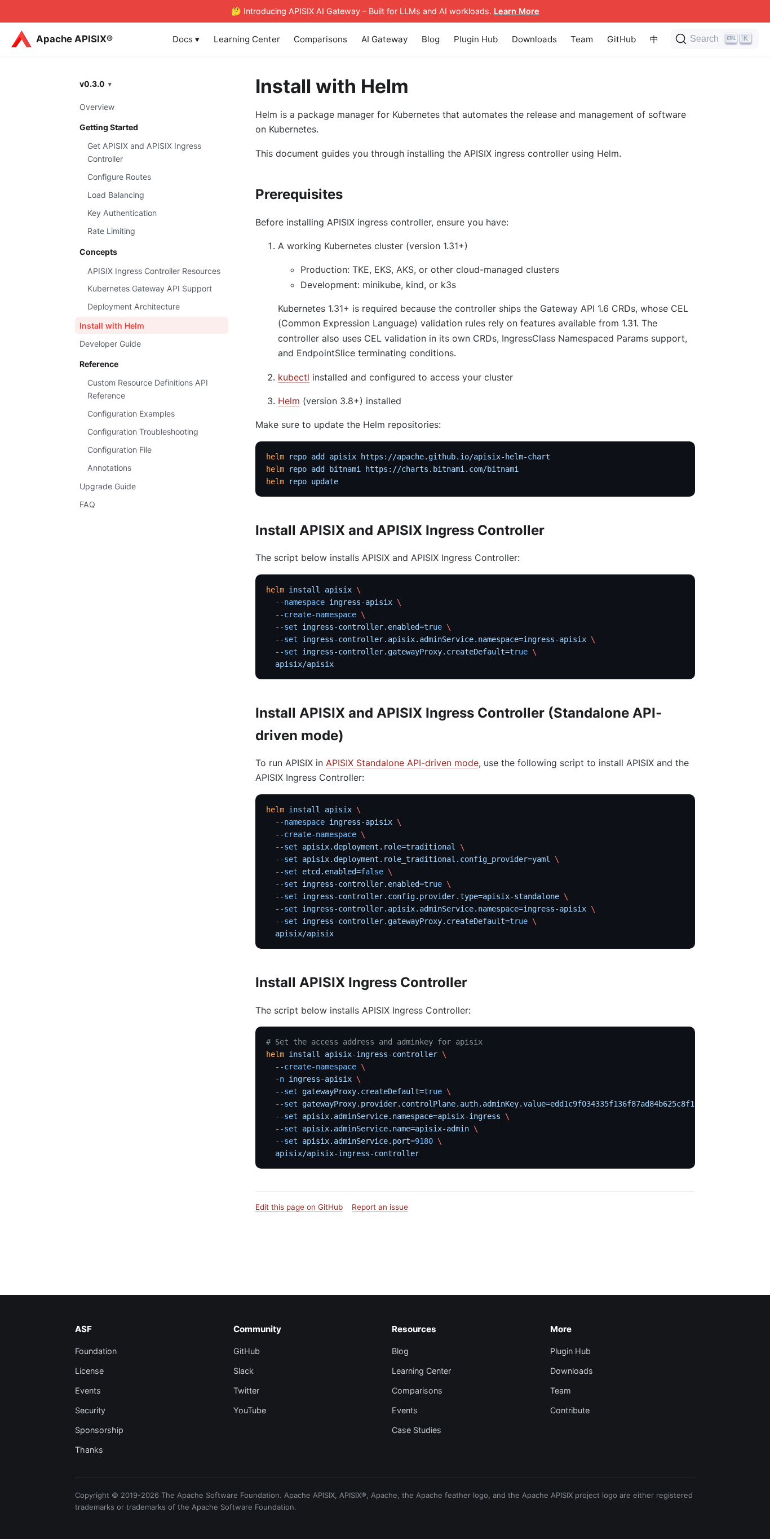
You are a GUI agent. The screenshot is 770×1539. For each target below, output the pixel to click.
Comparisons (320, 39)
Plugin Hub (476, 39)
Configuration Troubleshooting (142, 431)
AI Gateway (384, 39)
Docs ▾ (186, 39)
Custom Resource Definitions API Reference (147, 389)
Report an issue (380, 1206)
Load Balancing (115, 195)
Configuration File (119, 449)
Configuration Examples (131, 413)
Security (90, 1410)
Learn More (516, 11)
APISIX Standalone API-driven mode (402, 762)
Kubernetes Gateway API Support (149, 289)
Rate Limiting (111, 231)
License (89, 1371)
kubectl (293, 377)
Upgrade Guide (107, 486)
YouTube (249, 1410)
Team (581, 39)
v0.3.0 (92, 84)
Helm (289, 400)
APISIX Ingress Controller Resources (153, 271)
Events (88, 1390)
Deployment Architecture (133, 306)
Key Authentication (122, 213)
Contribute (570, 1410)
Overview (96, 107)
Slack (243, 1371)
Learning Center (247, 39)
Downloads (534, 39)
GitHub (621, 39)
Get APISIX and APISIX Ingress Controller (144, 152)
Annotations (109, 467)
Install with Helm (111, 325)
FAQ (87, 504)
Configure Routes (119, 177)
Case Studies (416, 1430)
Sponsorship (99, 1430)
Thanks (89, 1449)
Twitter (246, 1390)
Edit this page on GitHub (299, 1206)
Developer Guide (110, 343)
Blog (431, 39)
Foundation (96, 1351)
